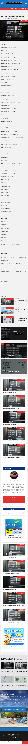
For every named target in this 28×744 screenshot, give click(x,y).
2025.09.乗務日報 (21, 379)
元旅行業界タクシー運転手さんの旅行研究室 (14, 709)
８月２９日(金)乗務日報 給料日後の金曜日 (11, 457)
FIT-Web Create (16, 735)
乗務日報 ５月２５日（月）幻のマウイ (20, 310)
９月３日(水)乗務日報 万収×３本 (9, 424)
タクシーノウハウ (8, 5)
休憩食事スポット (16, 5)
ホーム (2, 5)
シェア (8, 743)
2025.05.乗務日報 (10, 317)
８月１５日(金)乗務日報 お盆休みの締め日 (19, 11)
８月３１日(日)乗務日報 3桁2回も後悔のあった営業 (13, 440)
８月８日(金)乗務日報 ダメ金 (20, 685)
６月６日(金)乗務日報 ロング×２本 (21, 301)
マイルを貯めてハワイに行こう (3, 742)
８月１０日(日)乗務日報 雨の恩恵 (7, 686)
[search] (23, 513)
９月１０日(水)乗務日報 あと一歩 (9, 392)
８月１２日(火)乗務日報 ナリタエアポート (21, 672)
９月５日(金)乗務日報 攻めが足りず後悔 (11, 408)
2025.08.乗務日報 (16, 18)
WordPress (14, 737)
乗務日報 (22, 5)
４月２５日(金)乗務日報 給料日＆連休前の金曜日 (21, 319)
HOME (3, 11)
